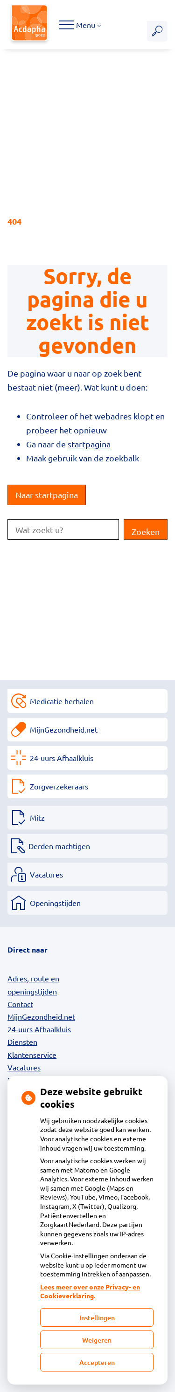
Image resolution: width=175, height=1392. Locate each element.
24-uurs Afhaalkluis (61, 757)
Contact (20, 1003)
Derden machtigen (59, 845)
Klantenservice (31, 1054)
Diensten (22, 1041)
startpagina (89, 444)
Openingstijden (55, 902)
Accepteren (97, 1362)
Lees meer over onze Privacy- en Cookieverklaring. (90, 1291)
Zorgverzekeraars (59, 786)
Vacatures (46, 874)
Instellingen (97, 1317)
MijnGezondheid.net (64, 729)
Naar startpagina (46, 495)
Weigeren (97, 1340)
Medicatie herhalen (62, 701)
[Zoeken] (157, 31)
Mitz (37, 817)
